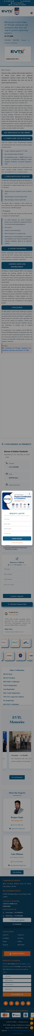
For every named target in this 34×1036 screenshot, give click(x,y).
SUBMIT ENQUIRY (17, 538)
